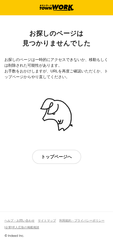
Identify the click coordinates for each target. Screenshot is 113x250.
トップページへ (56, 156)
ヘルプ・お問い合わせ (19, 220)
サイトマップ (47, 220)
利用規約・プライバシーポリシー (81, 220)
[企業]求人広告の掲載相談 (21, 227)
